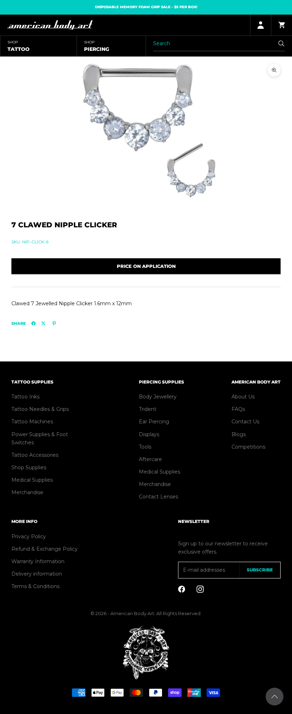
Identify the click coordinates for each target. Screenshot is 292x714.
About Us (243, 396)
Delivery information (36, 574)
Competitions (248, 447)
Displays (149, 434)
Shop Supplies (28, 467)
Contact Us (245, 421)
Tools (145, 447)
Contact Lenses (158, 496)
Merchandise (27, 492)
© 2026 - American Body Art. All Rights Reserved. (146, 613)
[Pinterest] (54, 323)
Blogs (238, 434)
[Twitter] (43, 323)
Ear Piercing (154, 421)
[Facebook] (33, 323)
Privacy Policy (28, 536)
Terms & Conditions (35, 586)
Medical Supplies (32, 480)
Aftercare (150, 459)
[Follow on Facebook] (181, 589)
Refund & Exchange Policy (44, 549)
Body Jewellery (158, 396)
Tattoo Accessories (34, 455)
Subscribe (260, 569)
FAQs (238, 409)
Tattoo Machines (32, 421)
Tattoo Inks (25, 396)
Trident (147, 409)
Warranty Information (37, 561)
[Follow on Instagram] (200, 589)
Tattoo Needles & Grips (40, 409)
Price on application (146, 266)
